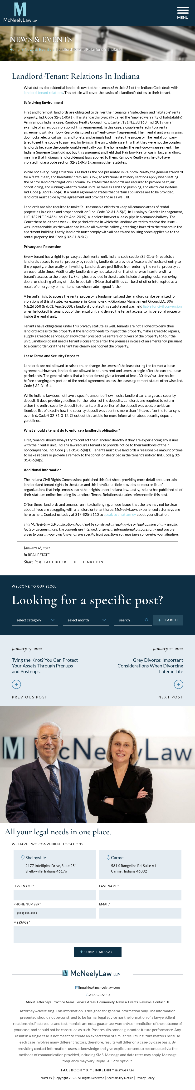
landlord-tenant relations (43, 92)
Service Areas (86, 1002)
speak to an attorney (120, 514)
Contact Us (161, 1002)
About (30, 1002)
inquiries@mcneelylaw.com (99, 987)
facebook (55, 562)
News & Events (127, 1002)
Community (106, 1002)
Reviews (145, 1002)
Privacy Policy (145, 1078)
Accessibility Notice (120, 1078)
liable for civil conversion (162, 306)
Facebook (71, 1070)
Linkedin (93, 562)
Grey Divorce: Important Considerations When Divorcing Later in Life (150, 665)
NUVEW (46, 1078)
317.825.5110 (99, 995)
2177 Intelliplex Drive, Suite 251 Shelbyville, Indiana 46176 (51, 868)
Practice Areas (63, 1002)
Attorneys (43, 1002)
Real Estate (39, 555)
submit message (100, 952)
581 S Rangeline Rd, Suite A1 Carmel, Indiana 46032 (133, 868)
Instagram (124, 1070)
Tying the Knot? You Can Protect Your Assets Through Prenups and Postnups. (45, 665)
